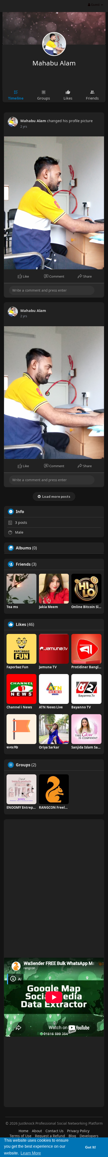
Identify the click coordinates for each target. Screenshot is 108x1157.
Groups (23, 765)
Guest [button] (95, 4)
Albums (23, 548)
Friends (23, 564)
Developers (89, 1135)
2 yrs (23, 126)
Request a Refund (50, 1135)
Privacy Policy (78, 1130)
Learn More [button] (31, 1153)
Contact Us (54, 1130)
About (37, 1130)
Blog (72, 1135)
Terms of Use (20, 1135)
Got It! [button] (90, 1147)
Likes (21, 624)
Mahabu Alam (54, 62)
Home (23, 1130)
